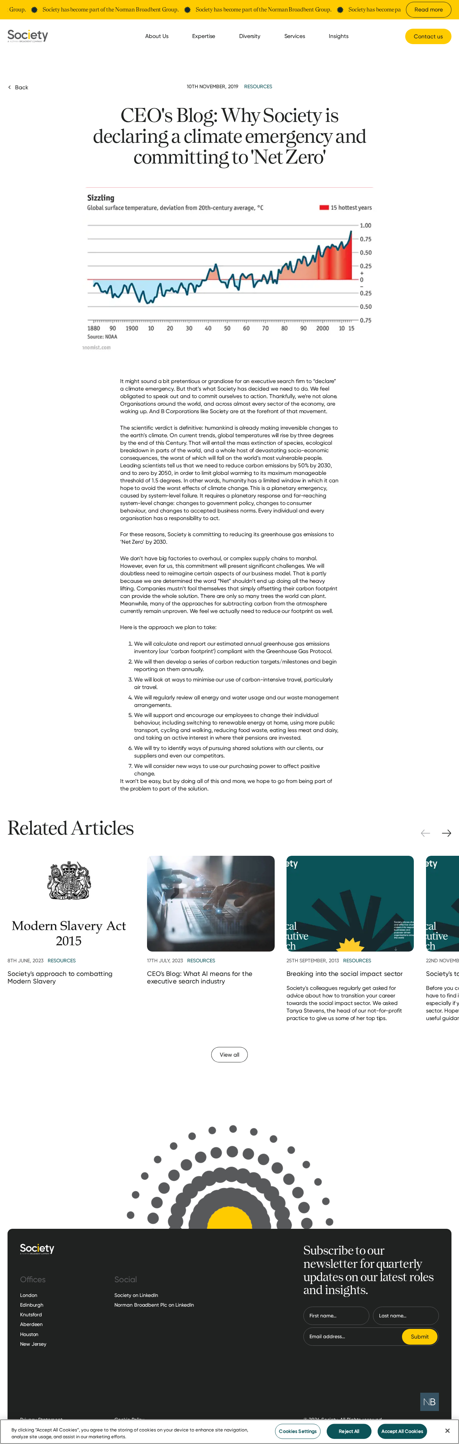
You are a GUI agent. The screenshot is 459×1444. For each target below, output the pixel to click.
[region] (229, 1431)
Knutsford (31, 1314)
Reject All (349, 1431)
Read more (429, 9)
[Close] (447, 1431)
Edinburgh (31, 1305)
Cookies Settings (298, 1431)
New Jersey (33, 1344)
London (28, 1295)
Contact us (428, 36)
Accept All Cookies (402, 1431)
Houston (29, 1334)
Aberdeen (31, 1324)
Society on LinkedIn (136, 1295)
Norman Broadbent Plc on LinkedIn (154, 1305)
